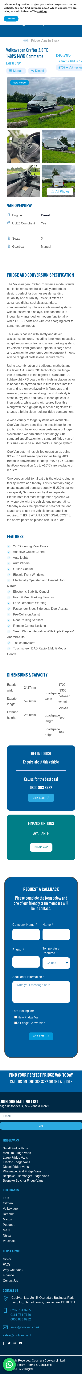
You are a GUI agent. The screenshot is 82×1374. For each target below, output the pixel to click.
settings (42, 11)
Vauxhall (9, 1240)
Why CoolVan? (13, 1269)
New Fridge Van (28, 1017)
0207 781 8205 (20, 1310)
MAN (6, 1230)
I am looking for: (23, 1011)
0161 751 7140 (20, 1314)
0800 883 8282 (20, 1319)
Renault (8, 1214)
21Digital (27, 1369)
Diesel (39, 70)
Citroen (8, 1203)
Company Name (23, 924)
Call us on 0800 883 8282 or (41, 1081)
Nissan (7, 1235)
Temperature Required (51, 951)
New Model (19, 82)
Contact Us (10, 1280)
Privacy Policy (16, 1364)
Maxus (7, 1219)
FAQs (6, 1264)
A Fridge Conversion (31, 1023)
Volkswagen (11, 1208)
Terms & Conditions (39, 1364)
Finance (8, 1275)
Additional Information (27, 977)
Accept (11, 18)
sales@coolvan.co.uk (24, 1327)
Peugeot (8, 1224)
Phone (17, 949)
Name (47, 924)
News (7, 1259)
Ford (6, 1197)
